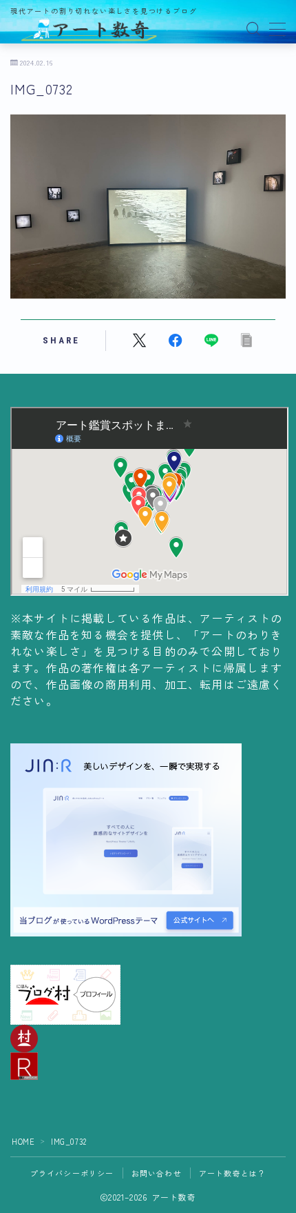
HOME (23, 1141)
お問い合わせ (156, 1173)
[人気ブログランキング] (148, 1066)
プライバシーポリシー (72, 1173)
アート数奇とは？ (232, 1173)
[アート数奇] (89, 29)
